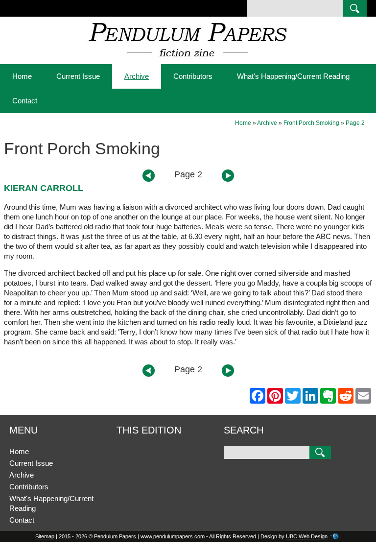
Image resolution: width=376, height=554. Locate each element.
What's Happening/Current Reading (293, 76)
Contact (24, 100)
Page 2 (355, 123)
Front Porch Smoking (311, 123)
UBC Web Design (307, 536)
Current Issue (78, 76)
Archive (136, 76)
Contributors (192, 76)
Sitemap (44, 536)
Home (22, 76)
